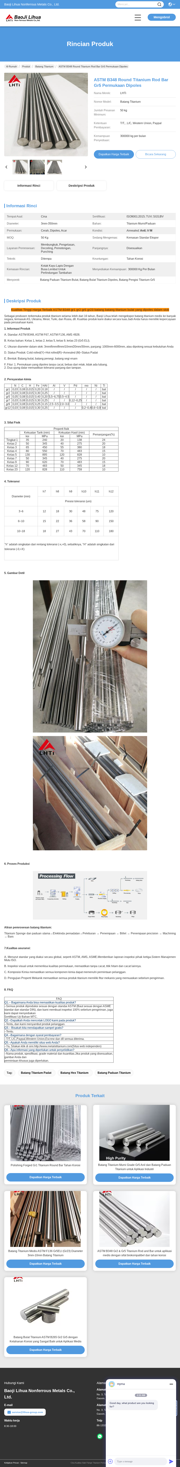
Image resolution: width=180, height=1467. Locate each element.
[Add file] (110, 1461)
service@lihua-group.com (27, 1412)
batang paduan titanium (114, 1072)
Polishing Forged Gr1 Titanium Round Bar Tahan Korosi (45, 1165)
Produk (26, 66)
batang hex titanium (74, 1072)
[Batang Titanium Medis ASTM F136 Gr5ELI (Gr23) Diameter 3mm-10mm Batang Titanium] (45, 1219)
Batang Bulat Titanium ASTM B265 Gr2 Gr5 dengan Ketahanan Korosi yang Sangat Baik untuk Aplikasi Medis (45, 1339)
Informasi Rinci (28, 185)
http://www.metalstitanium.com (53, 1046)
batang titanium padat (36, 1072)
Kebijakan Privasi (11, 1463)
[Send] (171, 1461)
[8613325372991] (100, 1436)
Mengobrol (162, 17)
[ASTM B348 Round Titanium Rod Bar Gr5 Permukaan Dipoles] (46, 114)
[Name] (159, 4)
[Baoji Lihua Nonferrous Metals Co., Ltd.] (23, 17)
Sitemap (23, 1463)
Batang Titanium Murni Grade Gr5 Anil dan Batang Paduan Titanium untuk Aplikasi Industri (134, 1167)
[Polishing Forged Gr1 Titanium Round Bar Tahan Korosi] (45, 1133)
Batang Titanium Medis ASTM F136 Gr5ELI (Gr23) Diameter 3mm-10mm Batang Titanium (45, 1253)
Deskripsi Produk (82, 185)
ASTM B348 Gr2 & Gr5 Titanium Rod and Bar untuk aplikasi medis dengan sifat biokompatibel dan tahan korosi (134, 1253)
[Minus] (171, 1384)
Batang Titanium (44, 66)
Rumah (13, 66)
